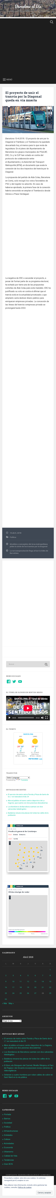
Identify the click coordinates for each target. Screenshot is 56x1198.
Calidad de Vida (10, 1156)
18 (21, 987)
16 (6, 987)
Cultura (7, 1139)
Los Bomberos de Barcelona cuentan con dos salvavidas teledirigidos (25, 808)
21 (43, 987)
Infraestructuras (11, 1131)
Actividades (9, 1143)
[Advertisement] (28, 46)
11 (21, 981)
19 (28, 987)
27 (35, 993)
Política (13, 537)
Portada (7, 1114)
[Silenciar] (42, 717)
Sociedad (8, 1123)
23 (6, 993)
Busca (51, 22)
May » (11, 1003)
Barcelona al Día (28, 6)
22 (50, 987)
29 (50, 993)
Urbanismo (8, 1151)
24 (13, 993)
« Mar (4, 1003)
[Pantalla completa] (46, 717)
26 (28, 993)
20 (35, 987)
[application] (28, 708)
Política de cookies (25, 1187)
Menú (9, 79)
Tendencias (9, 1160)
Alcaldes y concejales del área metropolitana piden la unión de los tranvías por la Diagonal (29, 545)
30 (6, 999)
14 (43, 981)
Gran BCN (8, 1164)
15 (50, 981)
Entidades (8, 1135)
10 (13, 981)
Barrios (7, 1118)
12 (28, 981)
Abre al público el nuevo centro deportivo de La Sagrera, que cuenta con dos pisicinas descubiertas (28, 801)
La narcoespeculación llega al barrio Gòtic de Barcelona (29, 552)
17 (13, 987)
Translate (24, 780)
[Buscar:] (28, 664)
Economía (8, 1147)
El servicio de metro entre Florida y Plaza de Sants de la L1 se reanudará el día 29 (28, 795)
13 (35, 981)
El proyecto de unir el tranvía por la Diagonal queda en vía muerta (23, 96)
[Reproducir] (9, 717)
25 (21, 993)
